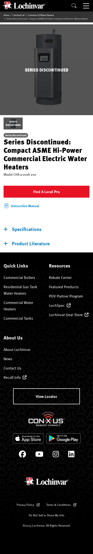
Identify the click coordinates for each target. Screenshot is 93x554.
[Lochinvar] (23, 5)
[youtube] (39, 455)
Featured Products (64, 287)
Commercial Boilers (19, 277)
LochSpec (57, 305)
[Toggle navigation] (86, 6)
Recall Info (12, 377)
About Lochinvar (17, 349)
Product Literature (31, 243)
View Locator (46, 396)
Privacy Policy (26, 505)
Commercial (18, 15)
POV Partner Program (66, 296)
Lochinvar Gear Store (66, 315)
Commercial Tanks (18, 318)
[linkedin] (71, 455)
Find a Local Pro (46, 191)
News (8, 359)
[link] (21, 205)
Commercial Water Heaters (41, 15)
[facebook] (22, 455)
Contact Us (12, 368)
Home (6, 15)
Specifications (26, 229)
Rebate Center (60, 277)
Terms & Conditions (59, 505)
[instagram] (56, 455)
